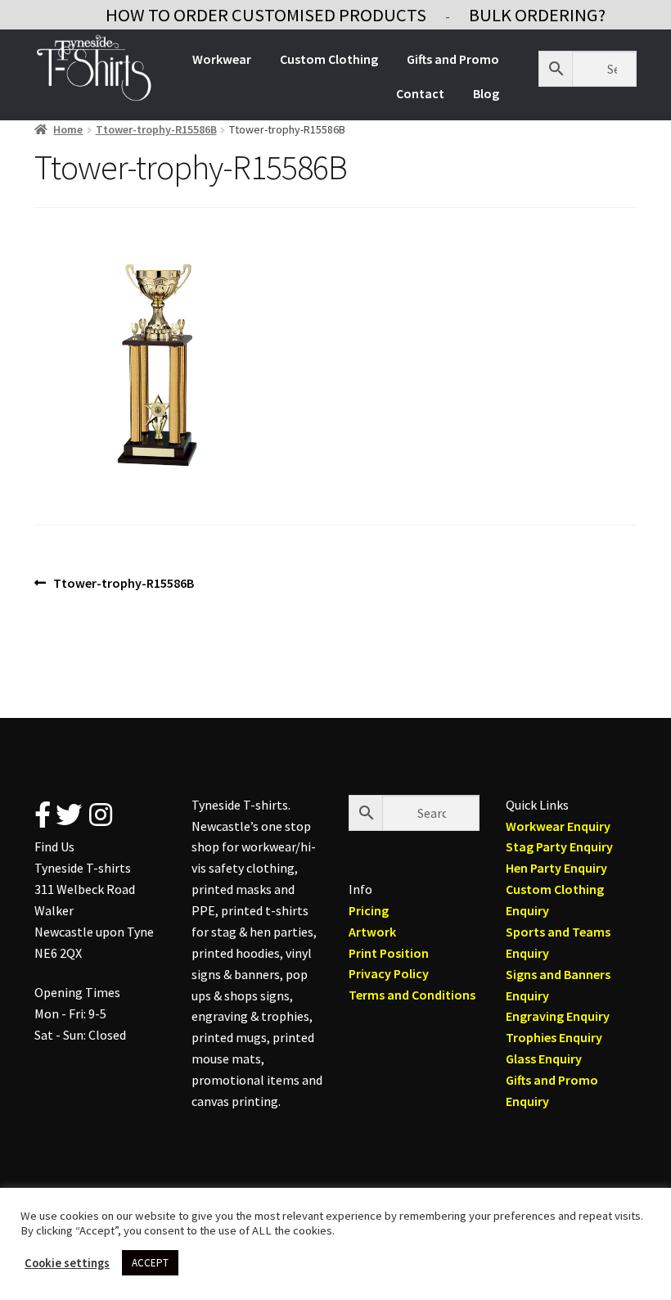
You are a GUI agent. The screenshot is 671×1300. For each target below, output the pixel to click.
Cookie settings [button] (67, 1263)
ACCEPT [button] (150, 1263)
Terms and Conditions (412, 994)
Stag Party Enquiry (559, 846)
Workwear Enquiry (558, 826)
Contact (420, 93)
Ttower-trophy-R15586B (156, 129)
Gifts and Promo (453, 59)
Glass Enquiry (544, 1058)
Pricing (369, 910)
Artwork (372, 931)
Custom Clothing (329, 59)
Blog (486, 93)
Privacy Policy (389, 973)
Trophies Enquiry (554, 1037)
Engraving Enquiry (558, 1016)
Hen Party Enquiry (556, 868)
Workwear (221, 59)
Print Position (389, 953)
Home (68, 129)
